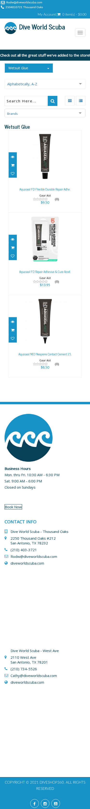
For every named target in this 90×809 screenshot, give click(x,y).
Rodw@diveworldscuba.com (24, 2)
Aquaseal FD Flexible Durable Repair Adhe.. (45, 189)
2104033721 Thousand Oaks (24, 7)
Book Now (13, 506)
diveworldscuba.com (27, 563)
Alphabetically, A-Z (22, 83)
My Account (47, 14)
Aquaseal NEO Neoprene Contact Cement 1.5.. (45, 354)
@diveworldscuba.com (38, 675)
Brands (12, 113)
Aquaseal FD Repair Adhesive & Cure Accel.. (45, 271)
